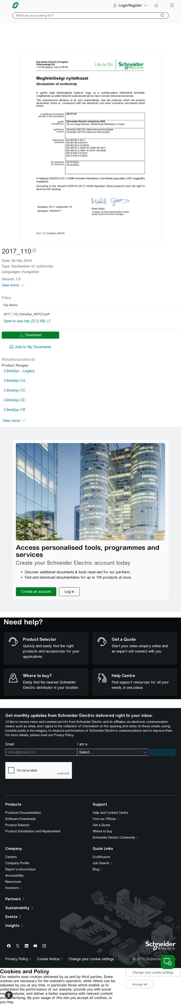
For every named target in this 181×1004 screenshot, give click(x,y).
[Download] (90, 147)
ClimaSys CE (14, 400)
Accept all (139, 984)
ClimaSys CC (14, 390)
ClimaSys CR (14, 410)
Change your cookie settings (153, 972)
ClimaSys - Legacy (19, 371)
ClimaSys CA (14, 380)
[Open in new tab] (24, 321)
